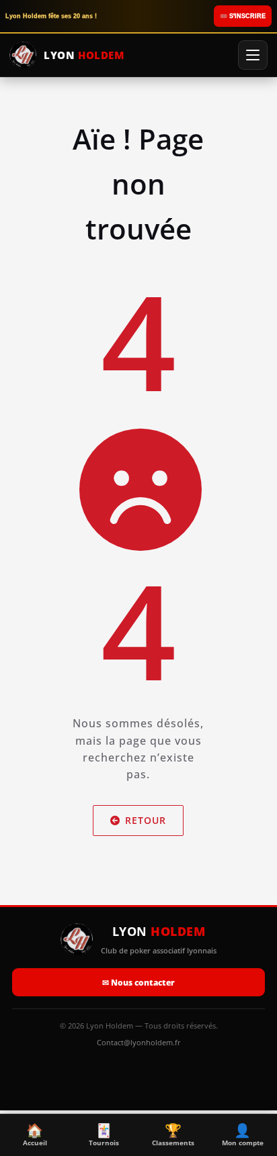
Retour (146, 820)
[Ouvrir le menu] (253, 55)
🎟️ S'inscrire (243, 16)
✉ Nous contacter (138, 982)
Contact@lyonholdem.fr (139, 1042)
